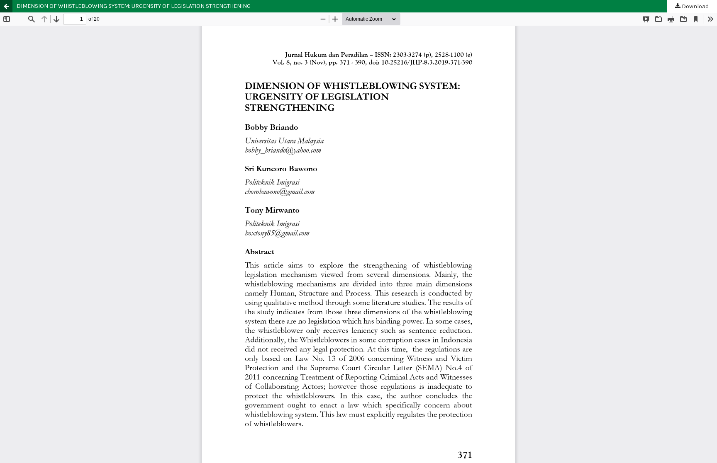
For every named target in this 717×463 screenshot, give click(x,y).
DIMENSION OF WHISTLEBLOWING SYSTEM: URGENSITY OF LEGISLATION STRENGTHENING (134, 6)
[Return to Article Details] (6, 6)
